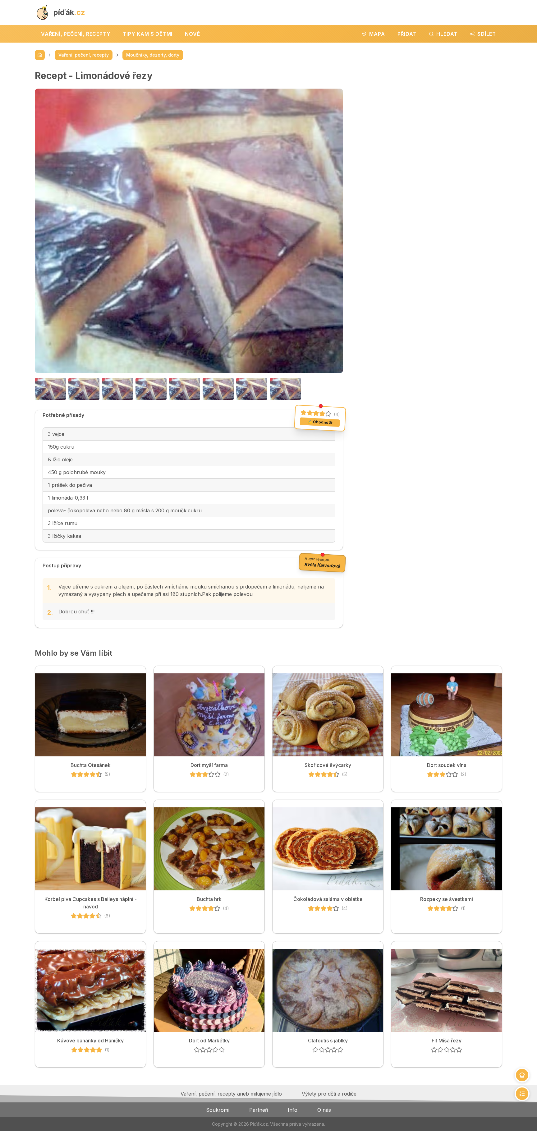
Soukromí (217, 1110)
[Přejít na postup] (522, 1093)
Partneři (258, 1110)
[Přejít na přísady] (522, 1075)
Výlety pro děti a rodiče (329, 1094)
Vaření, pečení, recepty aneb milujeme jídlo (231, 1094)
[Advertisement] (427, 113)
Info (292, 1110)
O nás (324, 1110)
